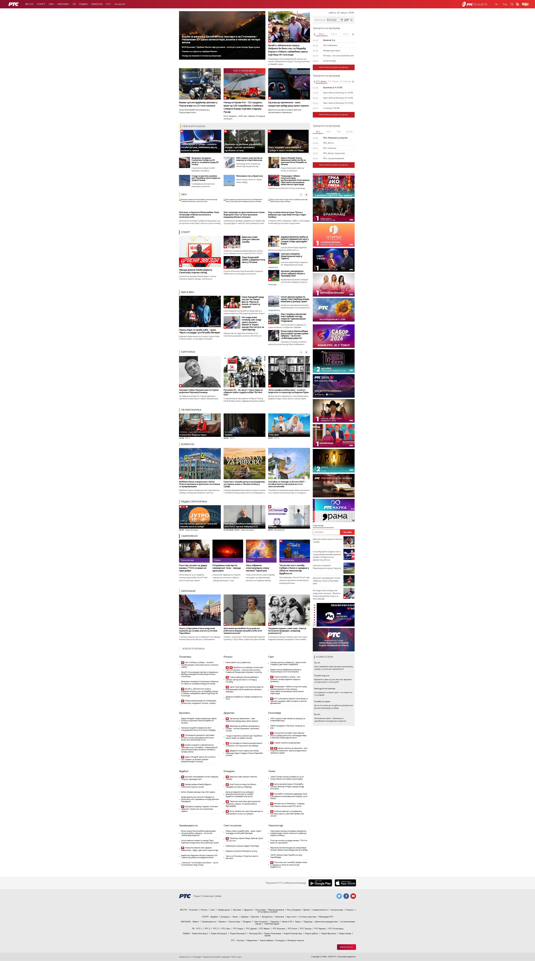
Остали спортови (307, 916)
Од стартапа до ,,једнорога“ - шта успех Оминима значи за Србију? (198, 524)
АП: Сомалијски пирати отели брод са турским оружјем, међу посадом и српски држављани (289, 700)
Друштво (229, 713)
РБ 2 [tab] (328, 131)
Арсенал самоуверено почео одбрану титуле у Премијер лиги (293, 273)
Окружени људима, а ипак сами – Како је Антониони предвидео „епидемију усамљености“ (287, 630)
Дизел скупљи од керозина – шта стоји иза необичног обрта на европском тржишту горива (288, 750)
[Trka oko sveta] (334, 185)
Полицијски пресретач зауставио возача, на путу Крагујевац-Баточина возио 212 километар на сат (197, 737)
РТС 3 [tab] (346, 34)
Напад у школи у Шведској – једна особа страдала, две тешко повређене (288, 663)
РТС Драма (251, 928)
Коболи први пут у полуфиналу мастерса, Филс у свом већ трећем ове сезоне (287, 813)
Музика (222, 921)
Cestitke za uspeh (322, 701)
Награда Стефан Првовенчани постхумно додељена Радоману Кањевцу (199, 391)
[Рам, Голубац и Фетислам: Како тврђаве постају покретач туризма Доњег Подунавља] (273, 318)
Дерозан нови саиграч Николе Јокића (250, 239)
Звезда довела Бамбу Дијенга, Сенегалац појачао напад (195, 271)
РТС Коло (292, 928)
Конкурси (280, 940)
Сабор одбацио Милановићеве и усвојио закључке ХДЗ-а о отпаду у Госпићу (242, 679)
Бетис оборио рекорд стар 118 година (198, 792)
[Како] (288, 141)
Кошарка (229, 771)
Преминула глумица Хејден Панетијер (242, 846)
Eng (505, 4)
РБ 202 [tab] (349, 131)
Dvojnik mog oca (321, 675)
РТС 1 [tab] (321, 34)
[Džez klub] (334, 361)
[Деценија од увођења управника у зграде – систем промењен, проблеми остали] (244, 141)
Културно (188, 352)
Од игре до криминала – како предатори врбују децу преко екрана (288, 104)
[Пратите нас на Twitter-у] (339, 896)
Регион (228, 656)
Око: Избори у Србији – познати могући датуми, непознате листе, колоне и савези (199, 147)
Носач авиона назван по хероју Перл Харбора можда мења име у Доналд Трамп (295, 299)
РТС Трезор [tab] (333, 81)
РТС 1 (199, 928)
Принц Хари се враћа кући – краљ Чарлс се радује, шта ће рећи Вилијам (199, 331)
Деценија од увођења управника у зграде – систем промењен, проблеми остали (243, 147)
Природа (307, 921)
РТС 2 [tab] (333, 34)
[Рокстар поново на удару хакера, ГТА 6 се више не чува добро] (194, 551)
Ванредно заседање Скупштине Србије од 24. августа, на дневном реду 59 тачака (205, 161)
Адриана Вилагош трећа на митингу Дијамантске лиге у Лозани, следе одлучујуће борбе (295, 240)
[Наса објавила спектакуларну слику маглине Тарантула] (261, 551)
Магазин (63, 4)
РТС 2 (207, 928)
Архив (267, 935)
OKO (51, 4)
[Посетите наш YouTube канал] (353, 896)
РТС (108, 4)
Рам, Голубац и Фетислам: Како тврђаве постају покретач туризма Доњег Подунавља (294, 318)
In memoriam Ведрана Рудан (195, 433)
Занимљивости (188, 825)
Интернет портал (296, 940)
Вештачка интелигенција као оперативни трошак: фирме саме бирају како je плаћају (288, 849)
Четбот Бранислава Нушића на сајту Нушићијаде (286, 856)
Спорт (41, 4)
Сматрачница (336, 910)
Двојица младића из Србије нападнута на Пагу (244, 698)
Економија (274, 713)
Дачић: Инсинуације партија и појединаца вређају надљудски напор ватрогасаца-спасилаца (199, 674)
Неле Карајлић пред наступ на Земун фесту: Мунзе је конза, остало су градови (253, 301)
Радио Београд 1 (200, 933)
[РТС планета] (474, 4)
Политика (185, 656)
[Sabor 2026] (334, 336)
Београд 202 (255, 933)
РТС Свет (225, 928)
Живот (196, 921)
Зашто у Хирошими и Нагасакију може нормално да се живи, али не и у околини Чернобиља (198, 630)
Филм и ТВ (287, 921)
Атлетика (279, 916)
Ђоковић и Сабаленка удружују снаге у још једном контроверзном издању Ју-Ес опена (289, 796)
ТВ (74, 4)
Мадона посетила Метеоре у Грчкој (241, 851)
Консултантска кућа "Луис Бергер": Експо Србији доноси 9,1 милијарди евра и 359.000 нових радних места (288, 735)
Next (353, 34)
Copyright (196, 957)
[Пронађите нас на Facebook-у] (346, 896)
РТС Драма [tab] (321, 81)
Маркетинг (252, 940)
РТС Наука (238, 928)
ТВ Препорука (191, 409)
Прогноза (319, 19)
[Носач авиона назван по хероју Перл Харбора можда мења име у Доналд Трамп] (273, 301)
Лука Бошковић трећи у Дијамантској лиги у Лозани (253, 260)
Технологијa (275, 825)
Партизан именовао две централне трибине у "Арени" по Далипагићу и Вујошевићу (243, 803)
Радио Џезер (345, 933)
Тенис (272, 771)
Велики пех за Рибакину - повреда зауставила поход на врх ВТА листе (287, 804)
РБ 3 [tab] (339, 131)
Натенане (188, 591)
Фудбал (183, 771)
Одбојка (244, 916)
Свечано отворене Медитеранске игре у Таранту (291, 256)
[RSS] (517, 4)
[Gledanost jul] (334, 310)
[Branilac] (334, 210)
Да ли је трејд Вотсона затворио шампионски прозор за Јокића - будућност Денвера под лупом (240, 794)
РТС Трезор (306, 928)
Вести (29, 4)
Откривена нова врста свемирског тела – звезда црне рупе (226, 568)
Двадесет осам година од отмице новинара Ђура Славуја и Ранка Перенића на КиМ (244, 753)
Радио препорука (194, 501)
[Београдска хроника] (334, 285)
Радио (83, 4)
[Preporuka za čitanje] (334, 485)
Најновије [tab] (318, 525)
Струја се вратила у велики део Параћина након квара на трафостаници (206, 178)
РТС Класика (279, 928)
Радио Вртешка (328, 933)
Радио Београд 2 (219, 933)
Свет (271, 656)
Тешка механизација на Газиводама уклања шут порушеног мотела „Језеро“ (198, 701)
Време (306, 910)
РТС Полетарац (335, 928)
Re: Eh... (317, 714)
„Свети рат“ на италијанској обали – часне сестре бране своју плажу (199, 863)
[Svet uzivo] (334, 260)
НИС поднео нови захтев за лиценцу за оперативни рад (249, 159)
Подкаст (350, 910)
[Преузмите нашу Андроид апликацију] (320, 882)
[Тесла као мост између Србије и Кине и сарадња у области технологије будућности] (294, 551)
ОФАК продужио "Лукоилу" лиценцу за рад (287, 727)
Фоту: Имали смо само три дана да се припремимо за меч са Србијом (244, 812)
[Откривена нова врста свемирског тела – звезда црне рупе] (227, 551)
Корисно (187, 444)
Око (184, 194)
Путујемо (247, 921)
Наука (298, 921)
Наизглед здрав (271, 923)
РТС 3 (216, 928)
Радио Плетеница (272, 933)
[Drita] (334, 460)
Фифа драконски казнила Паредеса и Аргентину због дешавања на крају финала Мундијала (200, 799)
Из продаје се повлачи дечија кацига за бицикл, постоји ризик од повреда (244, 744)
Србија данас (224, 910)
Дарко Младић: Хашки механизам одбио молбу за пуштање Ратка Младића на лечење (294, 161)
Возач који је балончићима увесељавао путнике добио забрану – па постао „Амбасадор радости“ (294, 335)
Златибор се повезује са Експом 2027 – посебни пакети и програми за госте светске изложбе (287, 484)
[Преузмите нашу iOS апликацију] (345, 882)
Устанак (273, 526)
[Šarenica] (334, 436)
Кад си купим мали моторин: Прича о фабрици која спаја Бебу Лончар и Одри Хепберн (287, 214)
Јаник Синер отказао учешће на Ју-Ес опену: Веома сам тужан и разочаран (287, 778)
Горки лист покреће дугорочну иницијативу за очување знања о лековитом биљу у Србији (244, 484)
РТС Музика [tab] (345, 81)
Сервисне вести (320, 910)
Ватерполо (267, 916)
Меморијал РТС (326, 916)
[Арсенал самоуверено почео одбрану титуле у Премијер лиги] (273, 275)
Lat (496, 4)
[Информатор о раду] (334, 639)
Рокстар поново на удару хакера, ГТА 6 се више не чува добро (193, 568)
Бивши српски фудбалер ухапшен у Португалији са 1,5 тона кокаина (198, 104)
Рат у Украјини (294, 910)
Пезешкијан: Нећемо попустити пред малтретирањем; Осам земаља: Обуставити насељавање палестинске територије (295, 180)
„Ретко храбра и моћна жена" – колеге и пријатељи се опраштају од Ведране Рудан (288, 391)
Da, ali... (317, 662)
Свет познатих (232, 825)
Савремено (189, 536)
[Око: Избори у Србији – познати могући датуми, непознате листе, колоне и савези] (200, 141)
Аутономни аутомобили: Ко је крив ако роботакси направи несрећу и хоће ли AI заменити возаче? (243, 630)
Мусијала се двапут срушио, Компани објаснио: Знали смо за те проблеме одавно (199, 808)
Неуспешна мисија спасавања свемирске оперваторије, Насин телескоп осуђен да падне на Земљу (288, 833)
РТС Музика (320, 928)
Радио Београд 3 (238, 933)
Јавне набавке (266, 940)
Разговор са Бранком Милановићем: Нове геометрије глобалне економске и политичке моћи (199, 214)
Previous (314, 34)
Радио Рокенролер (293, 933)
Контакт (241, 940)
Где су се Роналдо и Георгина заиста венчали (242, 857)
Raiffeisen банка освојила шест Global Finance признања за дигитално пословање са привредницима (199, 484)
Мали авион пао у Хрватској (249, 176)
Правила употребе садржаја (216, 957)
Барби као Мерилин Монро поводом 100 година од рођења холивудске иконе (199, 856)
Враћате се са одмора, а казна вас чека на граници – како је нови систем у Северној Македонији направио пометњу (244, 669)
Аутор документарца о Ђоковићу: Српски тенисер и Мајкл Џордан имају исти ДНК (287, 786)
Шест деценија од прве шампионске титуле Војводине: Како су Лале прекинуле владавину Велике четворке (244, 214)
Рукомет (255, 916)
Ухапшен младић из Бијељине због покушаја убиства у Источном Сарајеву (198, 729)
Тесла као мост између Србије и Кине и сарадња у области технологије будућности (294, 569)
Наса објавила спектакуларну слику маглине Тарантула (257, 568)
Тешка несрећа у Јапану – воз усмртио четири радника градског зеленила (285, 679)
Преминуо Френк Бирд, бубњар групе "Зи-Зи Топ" (244, 839)
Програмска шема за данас (334, 67)
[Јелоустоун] (334, 411)
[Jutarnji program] (334, 235)
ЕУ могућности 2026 (267, 912)
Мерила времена (276, 910)
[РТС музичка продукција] (334, 615)
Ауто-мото (292, 916)
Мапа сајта (346, 947)
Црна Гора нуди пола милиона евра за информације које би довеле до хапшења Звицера (244, 689)
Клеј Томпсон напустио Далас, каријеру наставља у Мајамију (241, 785)
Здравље (274, 921)
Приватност (185, 957)
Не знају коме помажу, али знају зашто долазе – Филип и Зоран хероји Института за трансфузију (253, 323)
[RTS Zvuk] (334, 386)
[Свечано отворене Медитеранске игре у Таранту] (273, 258)
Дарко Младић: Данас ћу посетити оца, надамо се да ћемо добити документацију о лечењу (198, 759)
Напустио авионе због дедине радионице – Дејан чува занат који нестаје (199, 849)
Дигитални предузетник (326, 921)
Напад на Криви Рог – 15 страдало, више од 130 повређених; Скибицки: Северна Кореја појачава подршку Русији (244, 107)
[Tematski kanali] (334, 510)
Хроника (184, 713)
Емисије (97, 4)
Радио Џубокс (311, 933)
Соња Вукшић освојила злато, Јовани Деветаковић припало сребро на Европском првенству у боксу (327, 555)
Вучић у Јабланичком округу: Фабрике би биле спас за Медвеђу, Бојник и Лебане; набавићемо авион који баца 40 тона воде (288, 50)
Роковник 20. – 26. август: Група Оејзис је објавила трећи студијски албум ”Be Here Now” (243, 392)
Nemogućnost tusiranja (324, 688)
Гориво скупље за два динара (287, 743)
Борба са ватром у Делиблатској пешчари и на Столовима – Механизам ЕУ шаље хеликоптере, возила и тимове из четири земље (221, 39)
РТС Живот (264, 928)
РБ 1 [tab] (318, 131)
